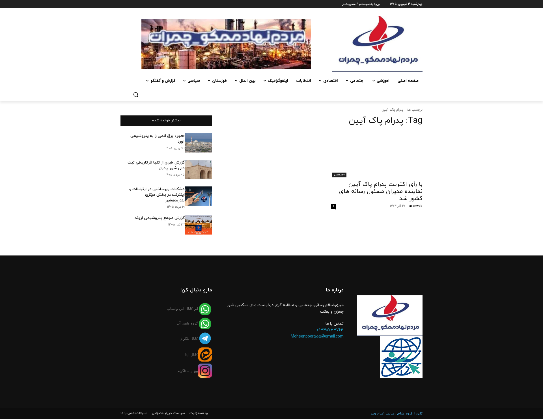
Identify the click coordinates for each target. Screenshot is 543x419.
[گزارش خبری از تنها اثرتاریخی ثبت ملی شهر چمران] (198, 169)
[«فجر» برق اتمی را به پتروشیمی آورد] (198, 142)
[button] (136, 94)
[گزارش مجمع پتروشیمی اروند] (198, 225)
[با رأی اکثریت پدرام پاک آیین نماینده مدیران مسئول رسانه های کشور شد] (377, 154)
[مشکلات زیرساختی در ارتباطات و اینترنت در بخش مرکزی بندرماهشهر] (198, 196)
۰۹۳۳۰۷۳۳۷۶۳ (330, 330)
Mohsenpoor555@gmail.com (317, 336)
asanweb (416, 206)
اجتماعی (339, 175)
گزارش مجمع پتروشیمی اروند (160, 218)
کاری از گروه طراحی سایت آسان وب (397, 413)
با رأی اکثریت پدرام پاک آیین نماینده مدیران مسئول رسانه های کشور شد (381, 191)
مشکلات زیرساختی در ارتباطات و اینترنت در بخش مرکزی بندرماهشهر (157, 194)
